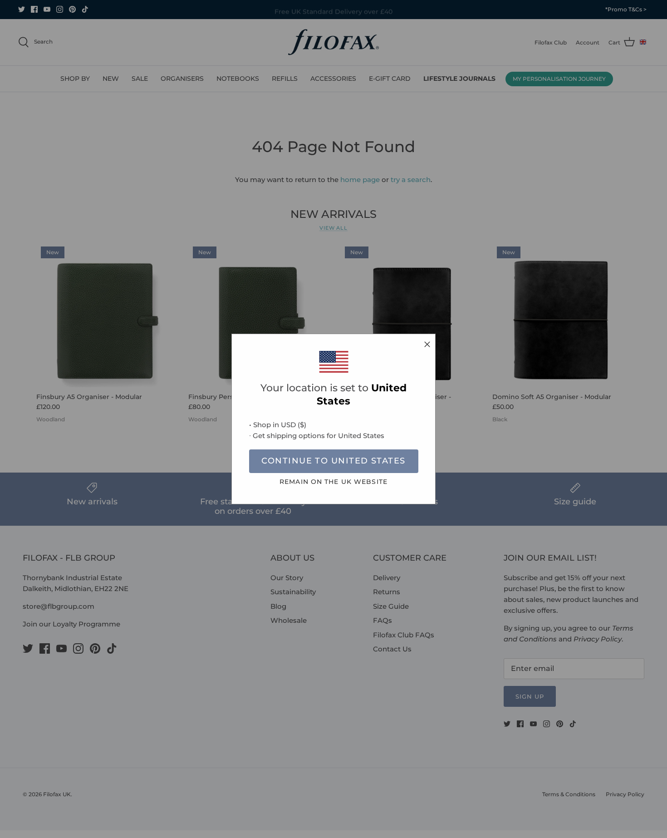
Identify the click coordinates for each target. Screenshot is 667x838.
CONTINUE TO (333, 461)
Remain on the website (333, 482)
